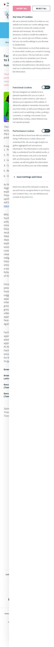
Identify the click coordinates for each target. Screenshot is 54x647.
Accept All (21, 8)
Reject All (41, 8)
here (31, 197)
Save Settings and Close (29, 176)
